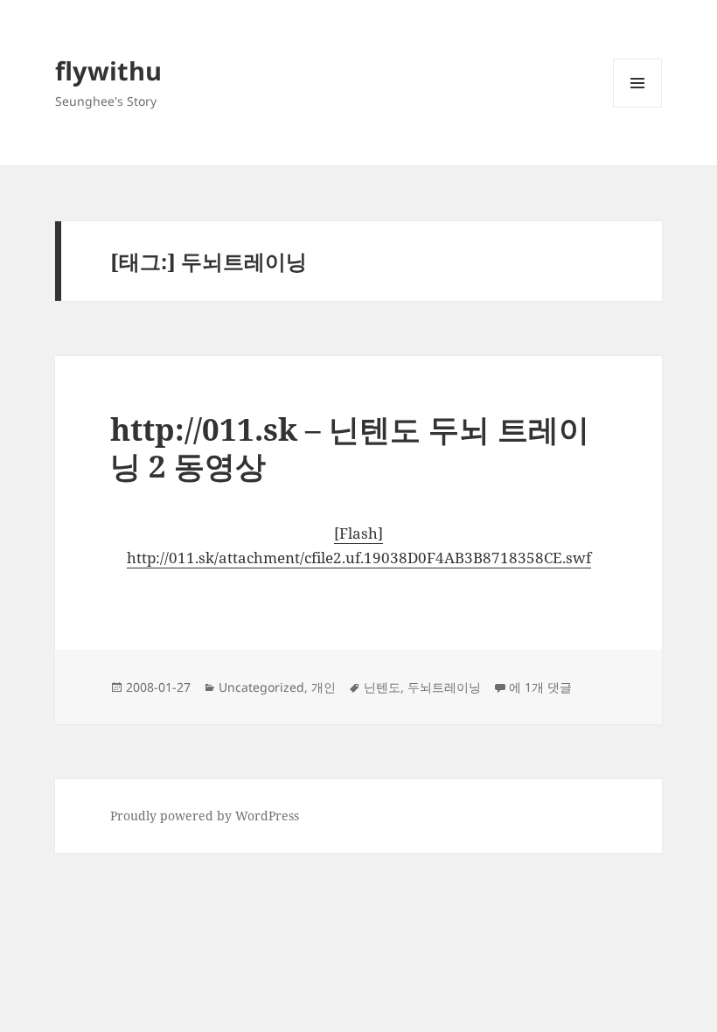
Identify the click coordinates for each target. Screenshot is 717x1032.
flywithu (108, 70)
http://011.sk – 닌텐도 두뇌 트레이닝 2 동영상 (349, 447)
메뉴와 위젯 (637, 107)
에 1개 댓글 (540, 687)
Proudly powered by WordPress (204, 815)
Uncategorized (261, 687)
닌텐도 (382, 687)
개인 (323, 687)
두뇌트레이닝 (444, 687)
